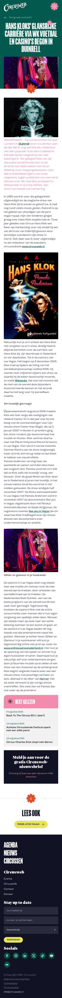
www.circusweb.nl (33, 246)
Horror (44, 679)
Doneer (8, 894)
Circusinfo (10, 884)
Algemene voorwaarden (17, 979)
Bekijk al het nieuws (28, 824)
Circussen (13, 861)
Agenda (10, 845)
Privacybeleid (11, 987)
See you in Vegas (39, 511)
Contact (9, 889)
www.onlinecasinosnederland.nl (23, 648)
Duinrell (24, 144)
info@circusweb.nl (14, 992)
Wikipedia (21, 381)
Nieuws (10, 853)
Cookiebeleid (10, 983)
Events (8, 879)
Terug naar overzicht (20, 17)
